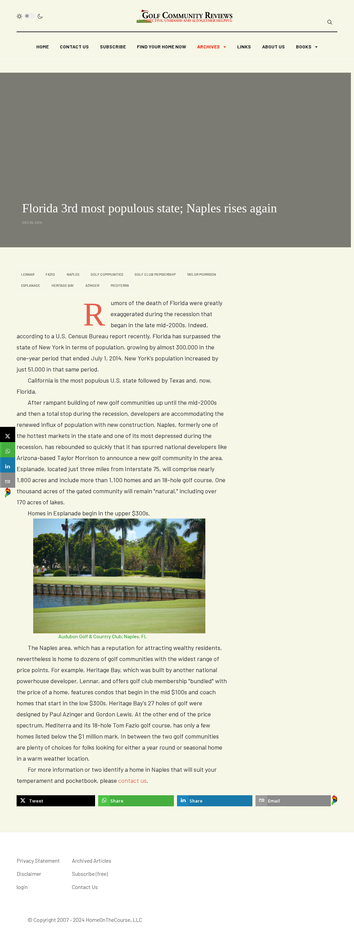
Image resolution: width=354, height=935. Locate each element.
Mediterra (120, 285)
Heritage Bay (63, 285)
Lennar (27, 274)
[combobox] (330, 22)
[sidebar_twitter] (7, 434)
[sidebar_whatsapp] (7, 449)
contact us (132, 780)
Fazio (50, 274)
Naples (73, 274)
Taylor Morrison (201, 274)
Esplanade (30, 285)
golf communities (107, 274)
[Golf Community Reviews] (185, 16)
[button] (211, 46)
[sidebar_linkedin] (7, 465)
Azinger (92, 285)
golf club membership (155, 274)
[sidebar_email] (7, 480)
